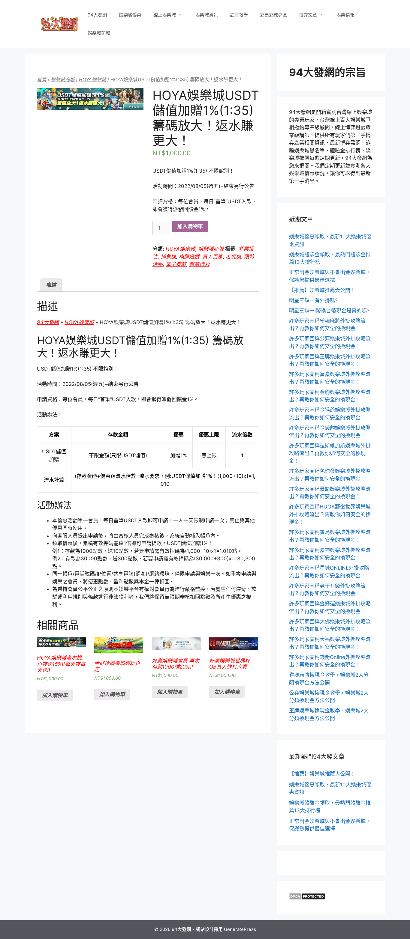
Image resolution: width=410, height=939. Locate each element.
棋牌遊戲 (189, 257)
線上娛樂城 (164, 15)
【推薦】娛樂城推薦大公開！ (322, 290)
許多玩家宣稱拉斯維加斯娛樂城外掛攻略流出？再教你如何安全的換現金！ (330, 453)
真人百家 (212, 257)
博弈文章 (308, 15)
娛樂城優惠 (130, 15)
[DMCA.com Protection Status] (307, 898)
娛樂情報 (345, 15)
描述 (51, 285)
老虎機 (233, 257)
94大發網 (97, 15)
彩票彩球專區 (273, 15)
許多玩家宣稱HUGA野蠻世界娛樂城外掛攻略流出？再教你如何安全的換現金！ (330, 514)
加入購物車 (190, 226)
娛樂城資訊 (206, 15)
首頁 (42, 79)
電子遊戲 (176, 264)
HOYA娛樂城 (92, 79)
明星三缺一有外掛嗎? (313, 300)
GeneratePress (240, 929)
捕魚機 (168, 257)
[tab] (51, 285)
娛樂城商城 (99, 33)
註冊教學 (239, 15)
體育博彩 (199, 264)
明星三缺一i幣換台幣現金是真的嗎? (329, 311)
